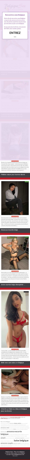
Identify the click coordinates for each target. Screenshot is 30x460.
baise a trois (20, 444)
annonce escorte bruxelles (23, 426)
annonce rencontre (14, 424)
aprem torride (9, 446)
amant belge (26, 427)
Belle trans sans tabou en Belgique (12, 363)
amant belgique (17, 436)
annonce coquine (19, 438)
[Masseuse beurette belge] (15, 198)
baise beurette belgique (13, 434)
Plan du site (15, 455)
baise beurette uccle (24, 443)
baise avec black (24, 423)
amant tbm (11, 429)
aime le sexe (4, 431)
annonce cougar (24, 436)
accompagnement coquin (6, 426)
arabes (4, 446)
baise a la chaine (9, 438)
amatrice (27, 434)
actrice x (12, 423)
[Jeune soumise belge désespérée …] (15, 253)
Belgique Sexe (9, 451)
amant (3, 438)
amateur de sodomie (20, 429)
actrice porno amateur (5, 423)
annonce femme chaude (14, 427)
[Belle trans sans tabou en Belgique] (15, 320)
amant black (21, 427)
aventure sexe (16, 443)
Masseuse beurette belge (9, 230)
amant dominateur (4, 444)
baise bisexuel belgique (13, 444)
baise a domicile (22, 434)
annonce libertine (14, 426)
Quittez (15, 36)
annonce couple (7, 443)
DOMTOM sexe (4, 418)
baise (14, 429)
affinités (26, 429)
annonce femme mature (5, 424)
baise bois (12, 440)
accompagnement (22, 424)
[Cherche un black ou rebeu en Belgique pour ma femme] (15, 382)
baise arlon (17, 423)
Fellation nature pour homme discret (13, 174)
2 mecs (13, 438)
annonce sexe (5, 427)
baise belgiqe (7, 440)
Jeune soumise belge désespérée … (13, 284)
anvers (2, 436)
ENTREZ (15, 32)
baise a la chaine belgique (9, 436)
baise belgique (21, 440)
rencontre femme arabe (15, 417)
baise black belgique (5, 429)
